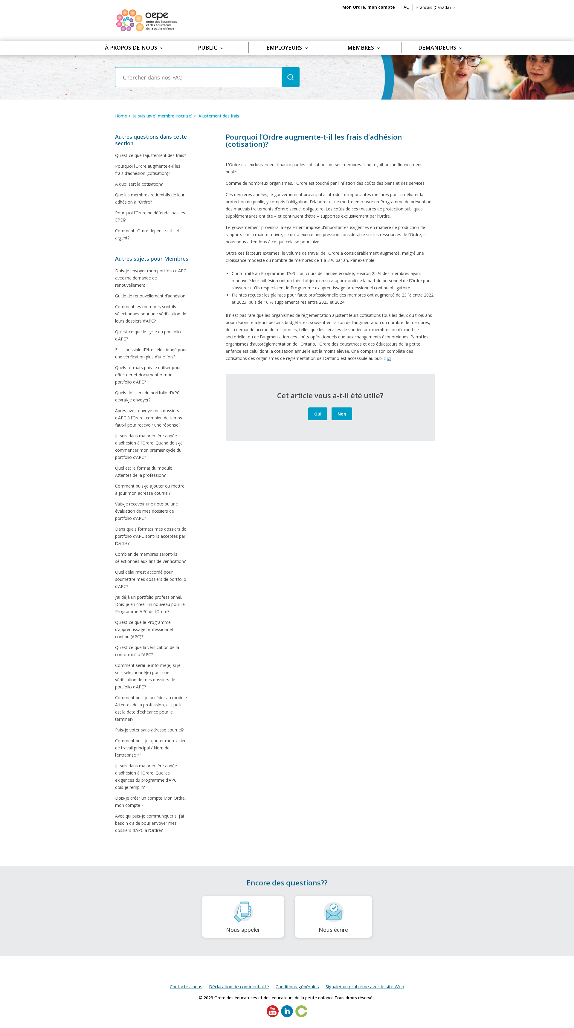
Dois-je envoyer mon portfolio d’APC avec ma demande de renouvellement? (150, 278)
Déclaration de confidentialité (239, 986)
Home (121, 116)
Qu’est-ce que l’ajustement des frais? (150, 155)
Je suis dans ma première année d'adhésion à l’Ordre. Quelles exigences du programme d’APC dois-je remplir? (146, 776)
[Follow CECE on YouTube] (273, 1015)
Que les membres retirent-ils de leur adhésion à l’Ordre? (149, 198)
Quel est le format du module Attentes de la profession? (143, 471)
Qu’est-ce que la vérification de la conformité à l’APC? (147, 650)
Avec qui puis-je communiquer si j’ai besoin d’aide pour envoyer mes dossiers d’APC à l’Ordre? (149, 823)
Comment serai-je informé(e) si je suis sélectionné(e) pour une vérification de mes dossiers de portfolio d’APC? (148, 676)
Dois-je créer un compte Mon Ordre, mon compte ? (150, 801)
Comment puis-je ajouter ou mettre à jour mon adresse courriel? (149, 489)
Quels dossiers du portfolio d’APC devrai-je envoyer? (147, 396)
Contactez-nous (186, 986)
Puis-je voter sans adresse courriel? (149, 730)
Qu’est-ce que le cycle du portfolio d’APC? (148, 335)
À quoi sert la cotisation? (139, 184)
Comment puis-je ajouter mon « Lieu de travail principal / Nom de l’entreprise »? (151, 748)
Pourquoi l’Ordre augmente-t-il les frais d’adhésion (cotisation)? (147, 169)
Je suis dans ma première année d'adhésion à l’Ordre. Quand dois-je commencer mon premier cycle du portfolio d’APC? (149, 446)
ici (389, 358)
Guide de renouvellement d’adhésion (150, 296)
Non (342, 414)
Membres (360, 47)
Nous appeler (243, 929)
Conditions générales (297, 986)
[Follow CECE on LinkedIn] (287, 1015)
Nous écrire (333, 929)
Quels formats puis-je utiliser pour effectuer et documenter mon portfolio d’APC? (148, 375)
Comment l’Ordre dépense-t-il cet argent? (147, 234)
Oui (317, 414)
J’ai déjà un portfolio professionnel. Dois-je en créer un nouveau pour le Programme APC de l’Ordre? (150, 604)
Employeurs (284, 47)
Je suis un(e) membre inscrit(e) (163, 116)
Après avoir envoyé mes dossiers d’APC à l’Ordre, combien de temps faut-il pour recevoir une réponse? (148, 418)
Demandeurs (437, 47)
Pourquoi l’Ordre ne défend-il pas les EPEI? (150, 216)
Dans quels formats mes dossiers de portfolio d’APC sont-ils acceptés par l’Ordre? (150, 536)
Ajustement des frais (219, 116)
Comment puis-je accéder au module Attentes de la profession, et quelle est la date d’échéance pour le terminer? (151, 708)
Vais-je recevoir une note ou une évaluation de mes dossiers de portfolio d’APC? (146, 511)
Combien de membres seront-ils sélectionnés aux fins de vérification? (150, 557)
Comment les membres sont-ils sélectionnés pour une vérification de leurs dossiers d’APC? (150, 314)
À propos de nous (131, 47)
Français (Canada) (434, 7)
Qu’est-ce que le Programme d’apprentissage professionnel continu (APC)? (144, 629)
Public (207, 47)
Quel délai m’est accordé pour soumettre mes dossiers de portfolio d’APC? (150, 579)
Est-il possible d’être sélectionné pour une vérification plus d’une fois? (151, 353)
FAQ (405, 7)
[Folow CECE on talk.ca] (301, 1015)
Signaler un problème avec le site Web (365, 986)
